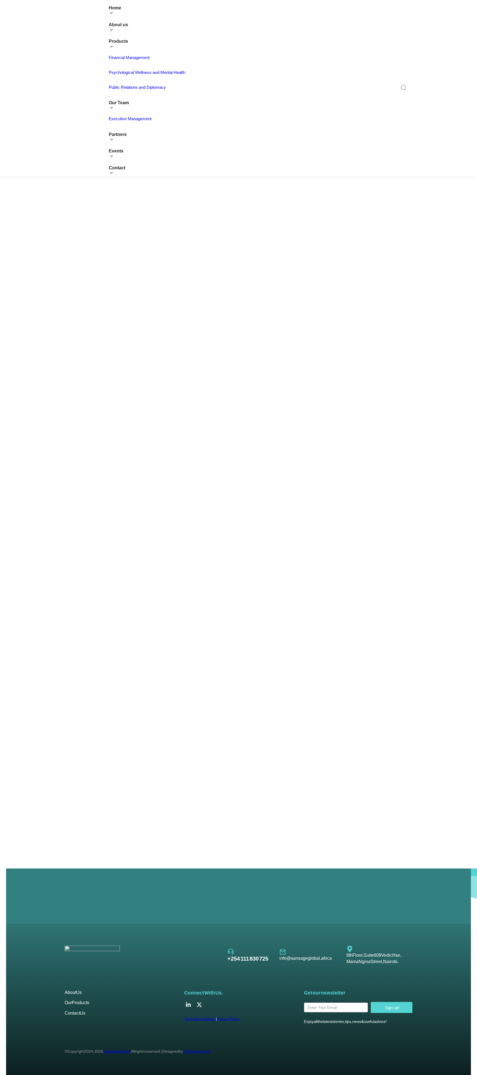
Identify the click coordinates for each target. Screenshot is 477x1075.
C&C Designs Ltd (197, 1051)
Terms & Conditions (200, 1019)
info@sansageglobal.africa (305, 958)
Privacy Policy (228, 1019)
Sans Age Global (116, 1051)
